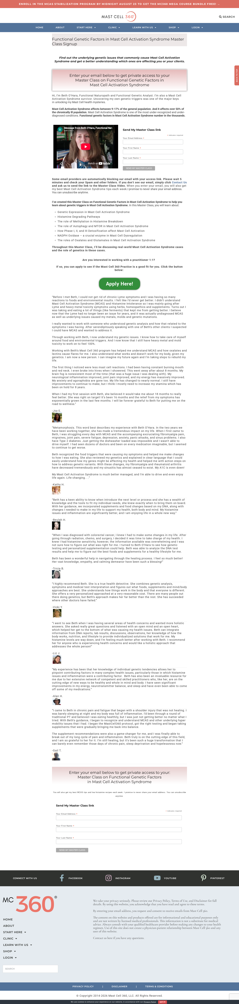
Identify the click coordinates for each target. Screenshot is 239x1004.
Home (39, 27)
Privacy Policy (150, 1002)
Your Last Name (132, 158)
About (60, 27)
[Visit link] (119, 4)
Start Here (85, 27)
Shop (172, 27)
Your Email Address (133, 138)
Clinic (112, 27)
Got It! (162, 1002)
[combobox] (30, 969)
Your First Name (132, 148)
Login (196, 27)
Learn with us (143, 27)
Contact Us (179, 182)
